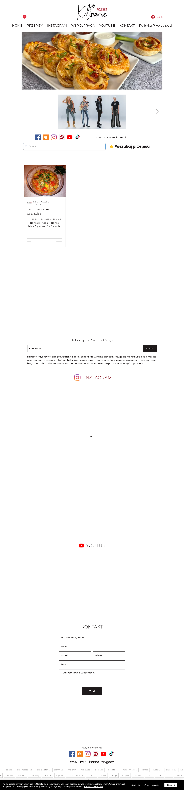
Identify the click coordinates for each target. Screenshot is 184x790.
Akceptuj (171, 785)
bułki (169, 775)
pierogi (114, 775)
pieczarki (99, 770)
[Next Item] (157, 111)
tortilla (103, 775)
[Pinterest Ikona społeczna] (62, 137)
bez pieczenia (43, 770)
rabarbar (47, 775)
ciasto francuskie (75, 775)
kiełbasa (9, 775)
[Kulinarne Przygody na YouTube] (69, 137)
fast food (138, 775)
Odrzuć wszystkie (152, 785)
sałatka (9, 770)
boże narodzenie (24, 770)
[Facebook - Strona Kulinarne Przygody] (38, 137)
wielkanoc (85, 770)
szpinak (59, 775)
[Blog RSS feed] (24, 17)
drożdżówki (113, 770)
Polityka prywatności (93, 786)
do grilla (125, 775)
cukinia (145, 770)
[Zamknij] (180, 785)
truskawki (157, 770)
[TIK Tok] (77, 137)
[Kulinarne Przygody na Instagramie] (54, 137)
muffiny (91, 775)
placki (149, 775)
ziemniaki (58, 770)
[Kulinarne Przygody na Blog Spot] (46, 137)
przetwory (34, 775)
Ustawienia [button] (135, 785)
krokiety (21, 775)
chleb (159, 775)
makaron (72, 770)
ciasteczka (171, 770)
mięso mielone (130, 770)
